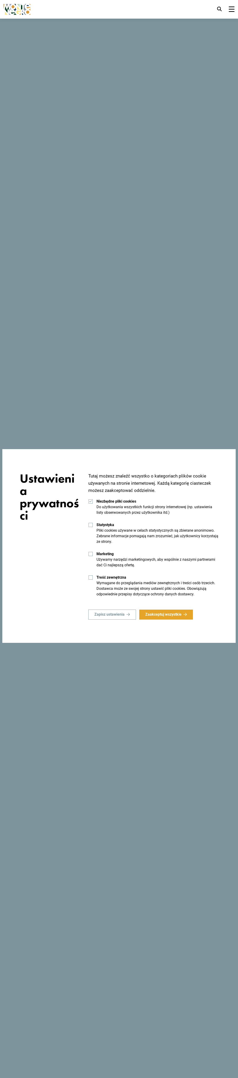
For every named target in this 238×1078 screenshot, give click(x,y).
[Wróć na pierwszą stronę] (16, 9)
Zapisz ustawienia (109, 614)
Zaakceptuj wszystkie (163, 614)
